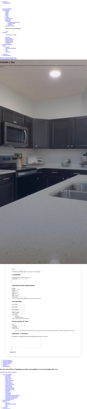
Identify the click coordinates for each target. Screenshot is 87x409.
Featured (7, 11)
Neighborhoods (6, 10)
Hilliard (7, 13)
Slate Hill (10, 24)
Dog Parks (7, 37)
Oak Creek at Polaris (9, 388)
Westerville (7, 19)
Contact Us (5, 1)
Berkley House (8, 378)
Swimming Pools (9, 42)
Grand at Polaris (8, 383)
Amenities (5, 32)
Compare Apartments (7, 44)
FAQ (6, 49)
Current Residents (6, 2)
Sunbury (7, 17)
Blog (6, 50)
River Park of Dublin (9, 389)
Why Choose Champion (10, 48)
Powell (6, 16)
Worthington (8, 21)
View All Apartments (7, 8)
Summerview (8, 392)
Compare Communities (8, 361)
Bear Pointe (7, 376)
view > (6, 31)
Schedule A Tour (13, 57)
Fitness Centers (8, 38)
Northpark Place (11, 23)
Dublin (6, 12)
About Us (7, 47)
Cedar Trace (8, 379)
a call (39, 330)
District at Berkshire (9, 380)
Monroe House (8, 385)
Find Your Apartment (4, 57)
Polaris (6, 14)
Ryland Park (8, 390)
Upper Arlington (9, 18)
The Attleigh (8, 394)
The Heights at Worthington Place (12, 395)
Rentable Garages (9, 40)
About (4, 45)
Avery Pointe (8, 375)
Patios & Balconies (9, 39)
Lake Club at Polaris (9, 384)
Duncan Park (8, 381)
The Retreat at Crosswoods (14, 22)
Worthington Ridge (9, 399)
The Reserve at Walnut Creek (11, 396)
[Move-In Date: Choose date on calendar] (25, 297)
